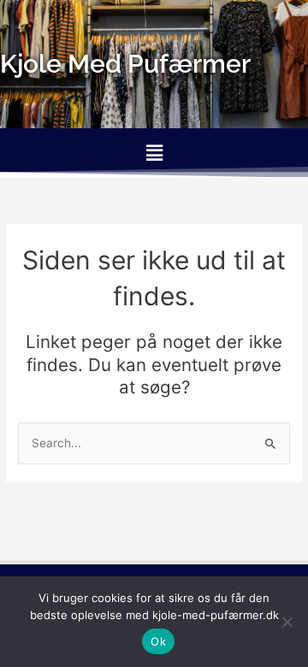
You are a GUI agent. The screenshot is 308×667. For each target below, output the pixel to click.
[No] (286, 621)
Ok (158, 641)
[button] (154, 152)
